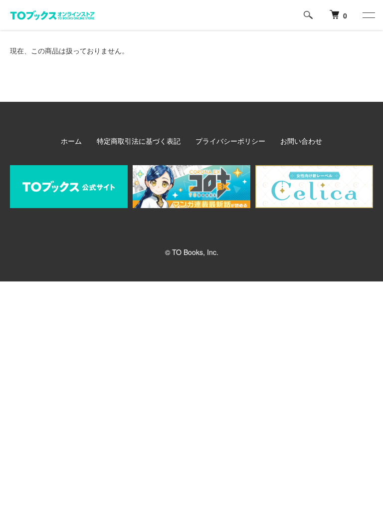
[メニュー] (368, 15)
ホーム (71, 141)
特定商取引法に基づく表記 (139, 141)
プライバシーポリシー (230, 141)
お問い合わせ (301, 141)
